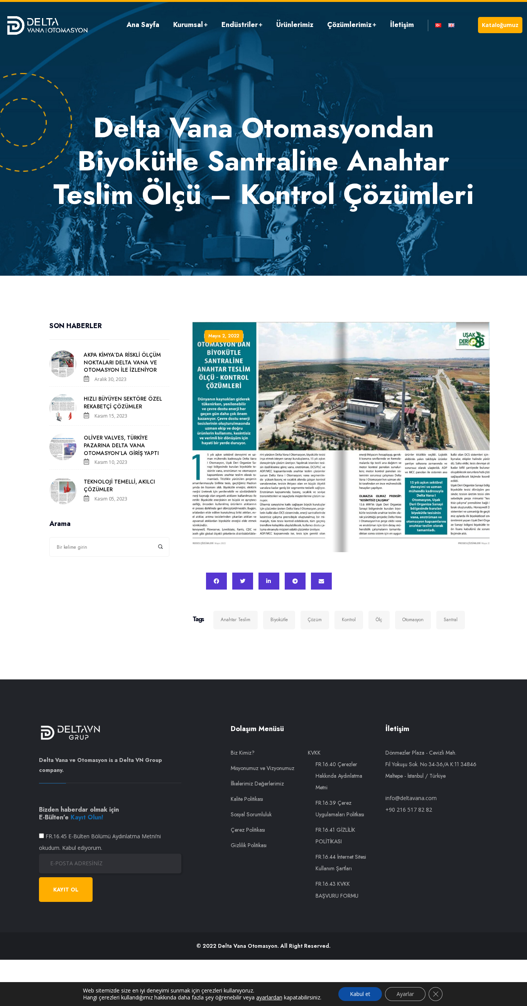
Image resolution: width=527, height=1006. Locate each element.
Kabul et (360, 994)
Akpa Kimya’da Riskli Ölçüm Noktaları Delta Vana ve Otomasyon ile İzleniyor (122, 362)
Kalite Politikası (247, 799)
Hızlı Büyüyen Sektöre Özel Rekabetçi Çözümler (123, 402)
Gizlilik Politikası (249, 845)
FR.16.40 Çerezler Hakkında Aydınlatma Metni (339, 775)
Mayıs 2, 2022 (223, 335)
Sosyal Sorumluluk (251, 814)
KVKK (314, 753)
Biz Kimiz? (243, 753)
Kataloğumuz (500, 25)
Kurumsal (188, 25)
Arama (60, 524)
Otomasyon (413, 619)
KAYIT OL (65, 889)
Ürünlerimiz (294, 25)
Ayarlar (405, 994)
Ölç (379, 619)
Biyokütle (279, 619)
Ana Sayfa (143, 25)
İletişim (402, 25)
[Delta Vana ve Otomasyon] (47, 24)
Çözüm (315, 619)
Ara (160, 547)
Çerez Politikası (248, 830)
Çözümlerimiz (349, 25)
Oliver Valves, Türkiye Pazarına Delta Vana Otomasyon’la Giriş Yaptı (121, 445)
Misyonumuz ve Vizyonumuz (262, 768)
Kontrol (349, 619)
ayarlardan (269, 997)
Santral (451, 619)
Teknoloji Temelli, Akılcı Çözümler (119, 485)
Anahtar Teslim (235, 619)
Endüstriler (239, 25)
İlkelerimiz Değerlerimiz (257, 783)
